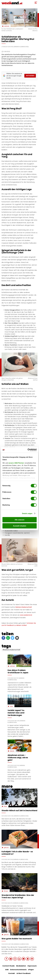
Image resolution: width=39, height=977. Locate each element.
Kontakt (11, 973)
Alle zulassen (19, 520)
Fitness (6, 891)
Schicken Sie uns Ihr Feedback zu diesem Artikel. (19, 624)
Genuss (6, 847)
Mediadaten (21, 966)
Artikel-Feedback (24, 973)
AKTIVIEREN (30, 75)
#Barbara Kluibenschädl (11, 650)
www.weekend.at (26, 615)
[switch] (34, 492)
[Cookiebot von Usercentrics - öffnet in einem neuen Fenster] (28, 450)
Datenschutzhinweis (18, 970)
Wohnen (6, 26)
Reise (11, 706)
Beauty (12, 751)
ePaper (31, 970)
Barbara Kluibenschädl (24, 607)
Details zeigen (27, 513)
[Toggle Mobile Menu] (35, 2)
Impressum (32, 966)
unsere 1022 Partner (16, 463)
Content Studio (8, 966)
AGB (7, 970)
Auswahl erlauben (19, 526)
